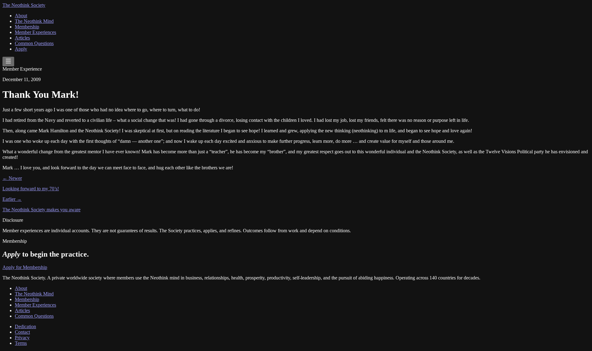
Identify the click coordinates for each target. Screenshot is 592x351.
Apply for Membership (24, 267)
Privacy (22, 337)
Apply (21, 49)
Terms (21, 343)
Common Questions (34, 43)
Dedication (25, 326)
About (21, 15)
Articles (22, 37)
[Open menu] (8, 61)
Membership (27, 26)
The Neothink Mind (34, 21)
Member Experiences (35, 32)
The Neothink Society (23, 5)
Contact (22, 332)
